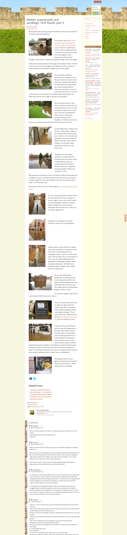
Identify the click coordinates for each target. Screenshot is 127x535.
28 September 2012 (38, 427)
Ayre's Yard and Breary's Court (92, 97)
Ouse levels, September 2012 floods (40, 390)
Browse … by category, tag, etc (92, 30)
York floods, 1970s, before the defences (41, 394)
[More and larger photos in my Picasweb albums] (125, 221)
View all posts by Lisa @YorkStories (46, 415)
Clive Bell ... (88, 99)
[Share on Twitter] (34, 379)
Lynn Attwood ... (89, 108)
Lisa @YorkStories (33, 26)
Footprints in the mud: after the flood (41, 397)
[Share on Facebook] (30, 379)
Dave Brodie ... (88, 58)
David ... (87, 65)
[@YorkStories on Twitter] (125, 215)
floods (32, 406)
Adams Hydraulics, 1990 (91, 62)
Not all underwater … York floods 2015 (41, 392)
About (86, 36)
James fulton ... (89, 49)
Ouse (42, 406)
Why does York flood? (36, 399)
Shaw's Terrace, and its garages (93, 78)
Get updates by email (90, 26)
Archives (87, 28)
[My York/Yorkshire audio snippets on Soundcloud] (125, 218)
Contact (87, 38)
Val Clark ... (88, 73)
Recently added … (89, 23)
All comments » (89, 118)
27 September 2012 (32, 28)
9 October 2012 (37, 501)
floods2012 (37, 406)
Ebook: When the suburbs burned (91, 33)
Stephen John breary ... (91, 92)
